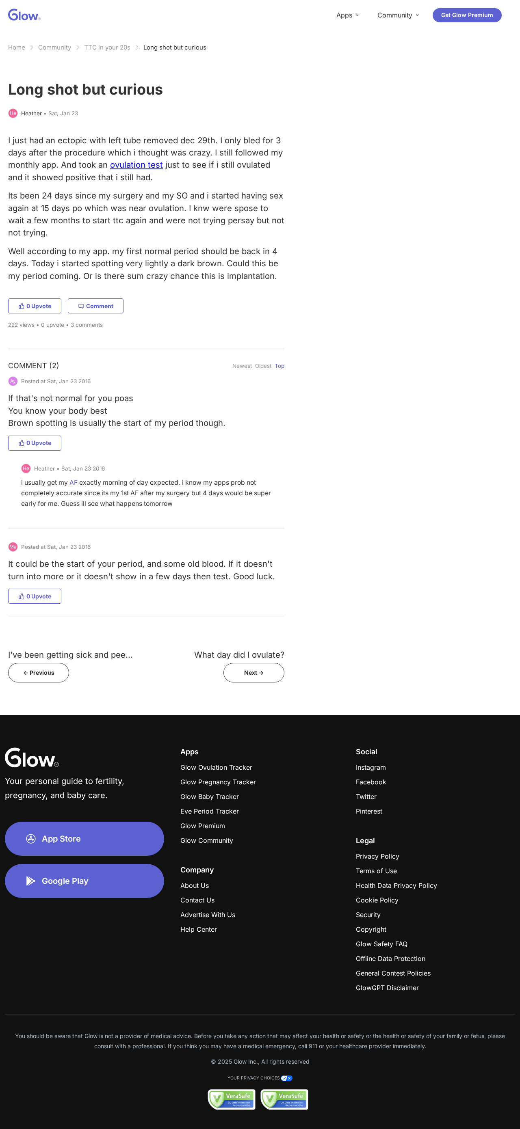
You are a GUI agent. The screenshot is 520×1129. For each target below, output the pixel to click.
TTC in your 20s (107, 47)
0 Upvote (38, 305)
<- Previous (38, 672)
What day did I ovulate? (239, 655)
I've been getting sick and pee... (70, 655)
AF (73, 482)
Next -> (254, 672)
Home (16, 47)
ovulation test (136, 165)
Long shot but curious (174, 47)
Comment (99, 305)
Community (54, 47)
